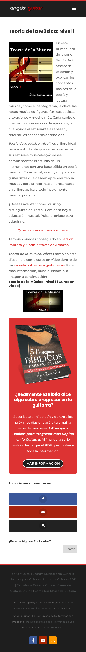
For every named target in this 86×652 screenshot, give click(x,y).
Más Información (43, 463)
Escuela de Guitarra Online (36, 585)
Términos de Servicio (41, 608)
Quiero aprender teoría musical (43, 230)
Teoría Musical (20, 574)
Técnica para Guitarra (26, 579)
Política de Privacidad (39, 621)
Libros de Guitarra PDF (59, 579)
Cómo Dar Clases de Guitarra (55, 591)
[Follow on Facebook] (33, 640)
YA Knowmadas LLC (52, 627)
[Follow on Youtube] (43, 640)
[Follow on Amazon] (53, 640)
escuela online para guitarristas (39, 265)
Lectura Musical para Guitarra (53, 574)
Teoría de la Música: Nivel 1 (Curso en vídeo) (41, 283)
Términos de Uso (64, 621)
